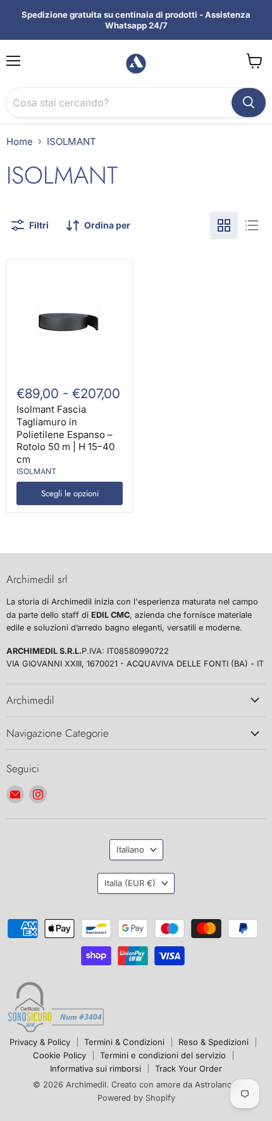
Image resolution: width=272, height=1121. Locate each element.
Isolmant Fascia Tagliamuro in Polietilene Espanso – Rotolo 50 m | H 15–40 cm (65, 434)
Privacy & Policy (39, 1042)
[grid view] (224, 225)
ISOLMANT (36, 471)
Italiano (130, 849)
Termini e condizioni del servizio (163, 1055)
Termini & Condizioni (124, 1042)
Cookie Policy (59, 1055)
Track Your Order (188, 1068)
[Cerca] (249, 102)
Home (19, 141)
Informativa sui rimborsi (95, 1068)
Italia (130, 883)
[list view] (252, 225)
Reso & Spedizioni (213, 1042)
